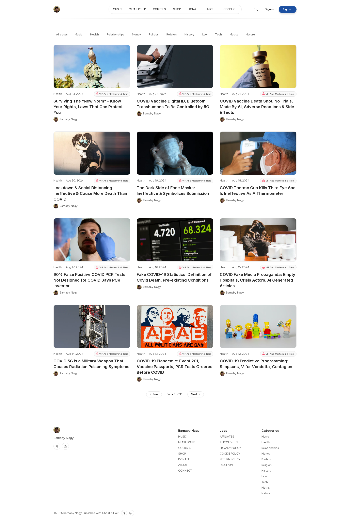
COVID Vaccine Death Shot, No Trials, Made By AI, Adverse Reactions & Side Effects (257, 107)
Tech (218, 34)
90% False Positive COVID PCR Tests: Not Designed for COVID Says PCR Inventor (90, 280)
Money (136, 34)
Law (204, 34)
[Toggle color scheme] (127, 513)
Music (78, 34)
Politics (154, 34)
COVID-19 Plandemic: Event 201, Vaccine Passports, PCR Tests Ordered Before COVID (174, 367)
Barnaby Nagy (72, 513)
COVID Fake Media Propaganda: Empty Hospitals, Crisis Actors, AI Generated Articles (257, 280)
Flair (115, 513)
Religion (171, 34)
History (189, 34)
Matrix (233, 34)
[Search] (256, 9)
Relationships (115, 34)
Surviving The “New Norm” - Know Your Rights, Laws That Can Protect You (88, 107)
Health (94, 34)
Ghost (106, 513)
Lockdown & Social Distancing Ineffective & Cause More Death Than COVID (90, 193)
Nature (250, 34)
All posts (62, 34)
